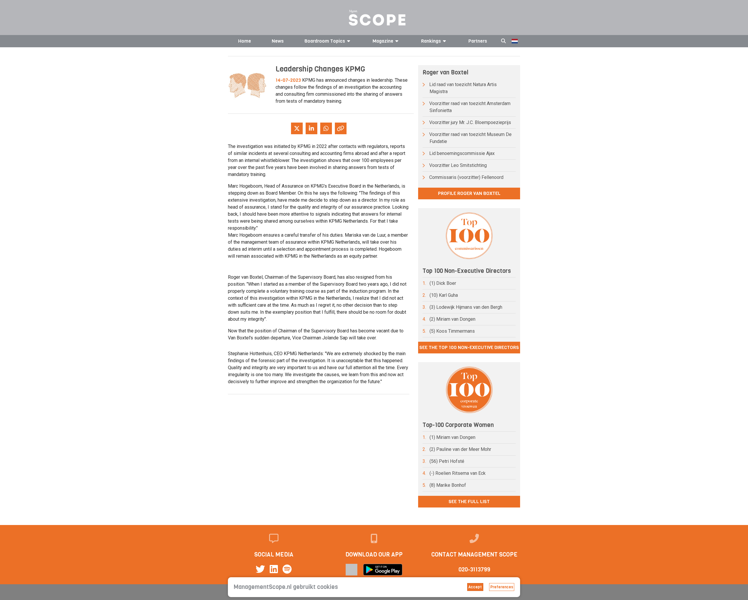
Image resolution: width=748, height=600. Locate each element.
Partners (477, 41)
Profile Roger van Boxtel (469, 193)
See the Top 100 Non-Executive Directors (469, 347)
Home (244, 41)
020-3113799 (474, 569)
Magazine (383, 41)
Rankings (431, 41)
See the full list (469, 501)
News (278, 41)
